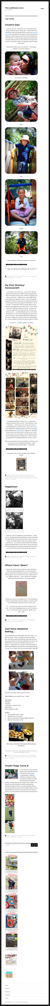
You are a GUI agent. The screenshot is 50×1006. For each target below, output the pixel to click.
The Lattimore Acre (14, 8)
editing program (8, 476)
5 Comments (19, 277)
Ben (23, 276)
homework (17, 476)
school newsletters (27, 477)
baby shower (33, 556)
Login (6, 998)
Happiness (13, 557)
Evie (30, 276)
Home (6, 985)
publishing (11, 477)
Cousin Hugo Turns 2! (17, 765)
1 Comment (11, 758)
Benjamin (22, 475)
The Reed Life (20, 430)
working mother (19, 621)
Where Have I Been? (16, 565)
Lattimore (7, 277)
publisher (7, 477)
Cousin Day (26, 276)
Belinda (8, 276)
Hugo (35, 276)
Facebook (7, 991)
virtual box (7, 479)
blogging (33, 619)
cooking (13, 756)
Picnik (34, 426)
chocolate (9, 756)
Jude (26, 756)
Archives (7, 988)
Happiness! (11, 486)
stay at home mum (12, 621)
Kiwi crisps (30, 756)
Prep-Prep (31, 476)
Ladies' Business (30, 475)
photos (24, 476)
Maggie (11, 277)
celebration (7, 836)
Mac (21, 476)
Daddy (17, 756)
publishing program (18, 477)
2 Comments (19, 557)
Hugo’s (32, 773)
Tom (14, 277)
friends (9, 557)
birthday (33, 835)
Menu (42, 8)
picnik (27, 476)
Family (19, 276)
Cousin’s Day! (12, 24)
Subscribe (7, 995)
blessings (29, 619)
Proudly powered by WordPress (21, 1002)
